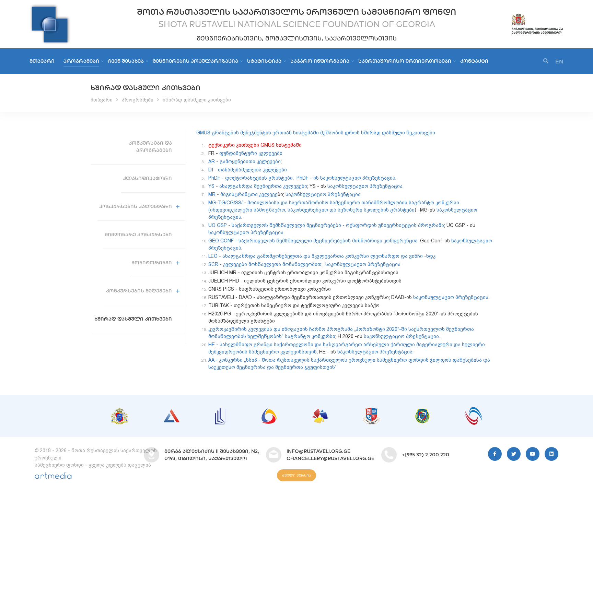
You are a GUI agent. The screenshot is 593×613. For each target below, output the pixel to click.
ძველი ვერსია (296, 475)
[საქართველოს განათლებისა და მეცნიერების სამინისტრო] (537, 16)
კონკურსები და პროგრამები (150, 146)
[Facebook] (495, 454)
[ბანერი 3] (220, 411)
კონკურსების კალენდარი (135, 206)
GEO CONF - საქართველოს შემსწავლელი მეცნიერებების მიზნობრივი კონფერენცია (313, 240)
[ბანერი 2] (171, 413)
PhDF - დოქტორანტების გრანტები (250, 178)
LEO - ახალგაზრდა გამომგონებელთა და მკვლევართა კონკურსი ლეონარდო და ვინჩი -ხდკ (322, 256)
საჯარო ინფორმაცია (319, 61)
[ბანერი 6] (371, 411)
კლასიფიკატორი (147, 178)
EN (559, 61)
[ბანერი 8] (473, 410)
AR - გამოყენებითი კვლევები (244, 161)
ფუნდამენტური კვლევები (250, 153)
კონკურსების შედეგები (139, 291)
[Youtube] (532, 454)
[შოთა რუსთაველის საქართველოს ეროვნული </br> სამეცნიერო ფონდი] (50, 7)
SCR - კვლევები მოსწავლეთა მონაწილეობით (265, 264)
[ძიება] (546, 61)
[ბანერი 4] (269, 411)
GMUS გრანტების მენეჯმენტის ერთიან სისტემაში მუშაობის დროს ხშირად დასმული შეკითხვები (315, 132)
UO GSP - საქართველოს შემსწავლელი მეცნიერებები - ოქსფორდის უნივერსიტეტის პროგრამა (326, 225)
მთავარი (42, 61)
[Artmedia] (53, 477)
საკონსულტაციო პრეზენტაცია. (365, 186)
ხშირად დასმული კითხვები (197, 100)
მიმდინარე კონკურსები (138, 234)
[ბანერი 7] (422, 412)
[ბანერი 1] (119, 411)
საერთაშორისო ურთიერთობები (404, 61)
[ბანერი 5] (320, 412)
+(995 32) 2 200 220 (425, 455)
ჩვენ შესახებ (126, 61)
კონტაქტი (474, 61)
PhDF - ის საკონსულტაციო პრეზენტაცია (345, 178)
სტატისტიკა (264, 61)
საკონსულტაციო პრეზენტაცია (323, 194)
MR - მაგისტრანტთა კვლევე (243, 194)
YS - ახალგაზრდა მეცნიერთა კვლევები (257, 186)
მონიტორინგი (151, 263)
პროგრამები (81, 61)
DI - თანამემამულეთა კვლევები (247, 169)
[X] (514, 454)
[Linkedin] (551, 454)
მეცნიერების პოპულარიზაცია (195, 61)
